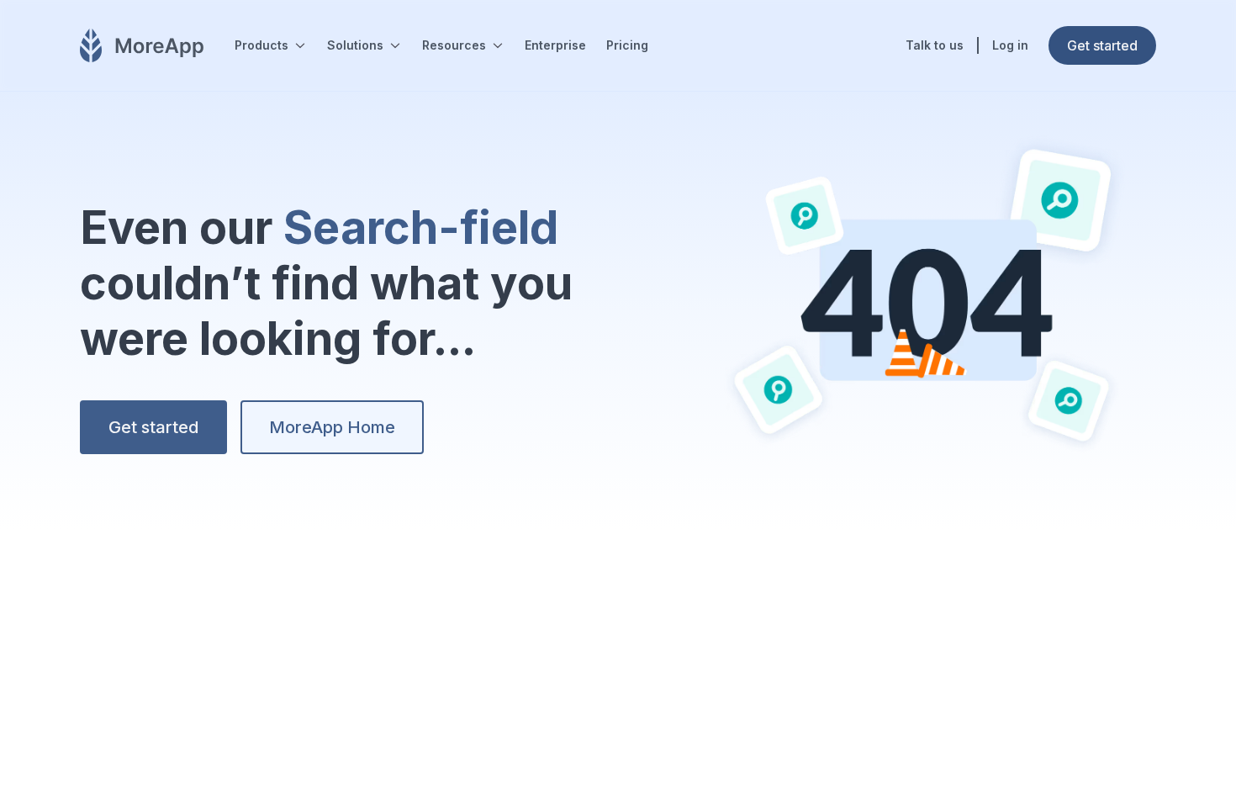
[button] (270, 45)
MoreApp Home (332, 427)
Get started (153, 427)
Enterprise (555, 45)
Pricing (627, 45)
